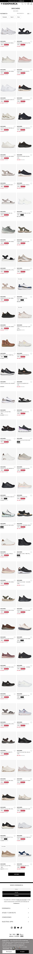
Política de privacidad (21, 899)
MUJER (16, 892)
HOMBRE (16, 895)
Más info (12, 948)
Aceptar (22, 951)
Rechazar (9, 951)
